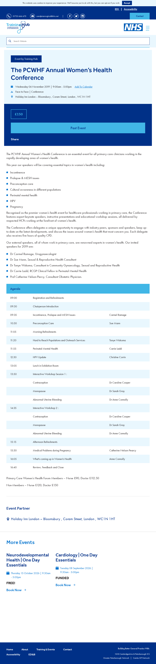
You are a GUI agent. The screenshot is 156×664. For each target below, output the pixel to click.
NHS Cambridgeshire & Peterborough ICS (132, 654)
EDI (117, 9)
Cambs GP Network (141, 658)
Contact (140, 16)
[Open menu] (148, 27)
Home (9, 649)
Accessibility (130, 9)
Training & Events (45, 649)
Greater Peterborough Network (116, 658)
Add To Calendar (83, 86)
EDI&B (31, 654)
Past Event (78, 127)
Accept (127, 3)
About (24, 649)
